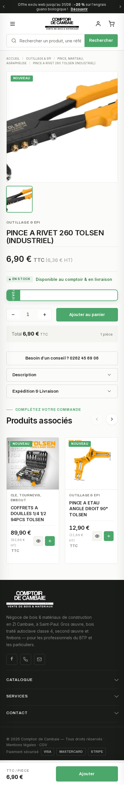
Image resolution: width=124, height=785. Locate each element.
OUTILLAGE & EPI (38, 58)
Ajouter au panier (87, 314)
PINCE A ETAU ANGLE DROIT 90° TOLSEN (88, 508)
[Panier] (111, 23)
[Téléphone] (25, 659)
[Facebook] (11, 659)
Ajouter (87, 773)
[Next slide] (112, 419)
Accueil (13, 58)
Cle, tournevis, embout (26, 498)
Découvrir (79, 9)
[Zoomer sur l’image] (62, 126)
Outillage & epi (23, 222)
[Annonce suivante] (120, 6)
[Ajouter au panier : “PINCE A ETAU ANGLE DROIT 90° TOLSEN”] (109, 536)
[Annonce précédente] (3, 6)
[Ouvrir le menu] (12, 23)
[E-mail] (39, 659)
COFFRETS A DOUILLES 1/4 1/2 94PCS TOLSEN (28, 513)
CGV (43, 745)
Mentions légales (21, 745)
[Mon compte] (98, 23)
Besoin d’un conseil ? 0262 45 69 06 (62, 358)
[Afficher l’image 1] (19, 199)
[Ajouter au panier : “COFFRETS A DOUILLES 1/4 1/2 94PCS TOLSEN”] (50, 541)
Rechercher (101, 40)
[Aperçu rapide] (38, 541)
